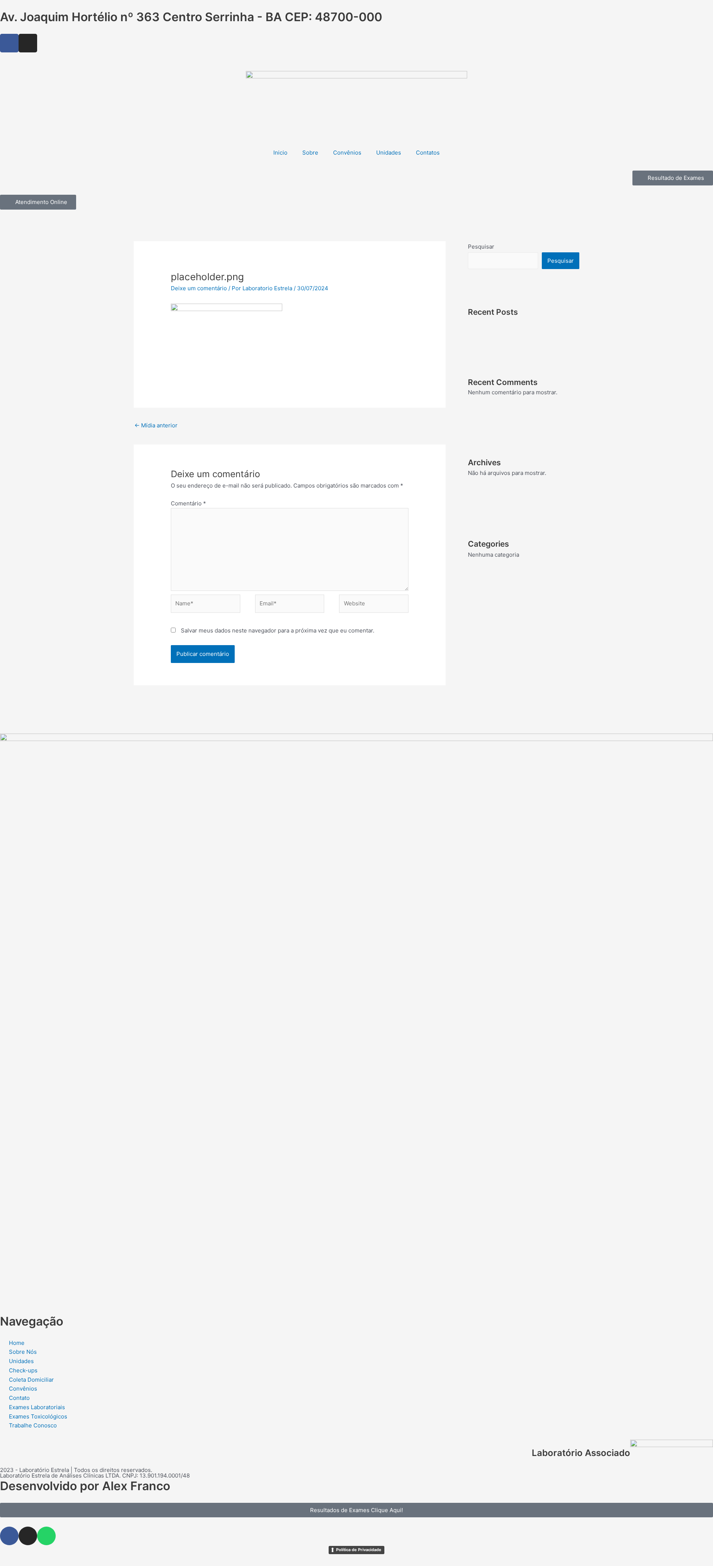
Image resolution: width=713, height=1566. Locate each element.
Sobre (310, 152)
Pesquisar (481, 246)
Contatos (428, 152)
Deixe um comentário (199, 288)
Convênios (347, 152)
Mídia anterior (156, 425)
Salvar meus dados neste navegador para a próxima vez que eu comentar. (277, 630)
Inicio (280, 152)
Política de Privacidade (358, 1549)
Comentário (188, 503)
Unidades (388, 152)
